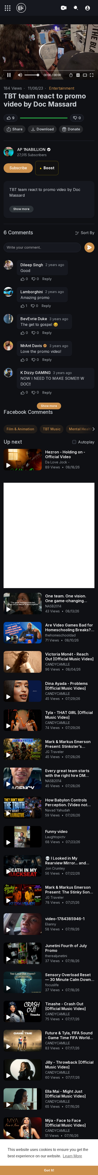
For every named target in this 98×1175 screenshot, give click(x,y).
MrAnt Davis (31, 345)
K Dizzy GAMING (35, 372)
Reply (47, 279)
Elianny (50, 924)
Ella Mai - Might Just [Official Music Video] (65, 1093)
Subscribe (18, 168)
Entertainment (61, 88)
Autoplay (86, 442)
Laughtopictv (55, 837)
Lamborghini (31, 291)
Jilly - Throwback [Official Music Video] (69, 1064)
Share (17, 129)
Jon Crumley (55, 868)
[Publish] (89, 247)
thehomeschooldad (60, 635)
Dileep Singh (31, 264)
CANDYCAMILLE (57, 664)
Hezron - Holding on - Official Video (65, 454)
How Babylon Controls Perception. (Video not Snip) (66, 805)
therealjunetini (56, 956)
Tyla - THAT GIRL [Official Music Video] (69, 715)
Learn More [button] (72, 1156)
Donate (74, 129)
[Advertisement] (49, 535)
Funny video (56, 831)
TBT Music (51, 429)
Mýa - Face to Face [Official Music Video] (65, 1123)
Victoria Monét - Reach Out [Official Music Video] (69, 656)
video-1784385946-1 (64, 918)
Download (45, 129)
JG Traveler (54, 752)
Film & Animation (20, 429)
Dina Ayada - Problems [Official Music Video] (66, 686)
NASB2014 (53, 606)
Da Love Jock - (57, 462)
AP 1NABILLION (31, 149)
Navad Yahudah (57, 810)
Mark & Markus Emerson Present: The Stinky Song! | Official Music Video (69, 892)
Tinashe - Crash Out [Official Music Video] (65, 1006)
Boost (46, 168)
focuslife (52, 985)
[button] (87, 8)
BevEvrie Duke (33, 318)
